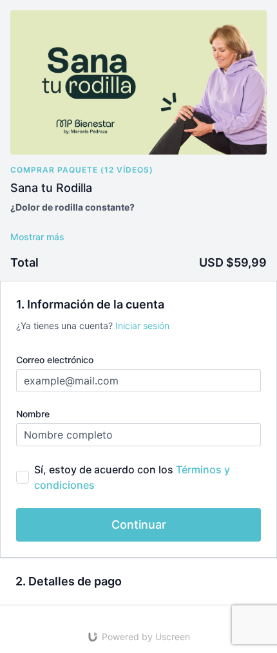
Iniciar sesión (142, 325)
